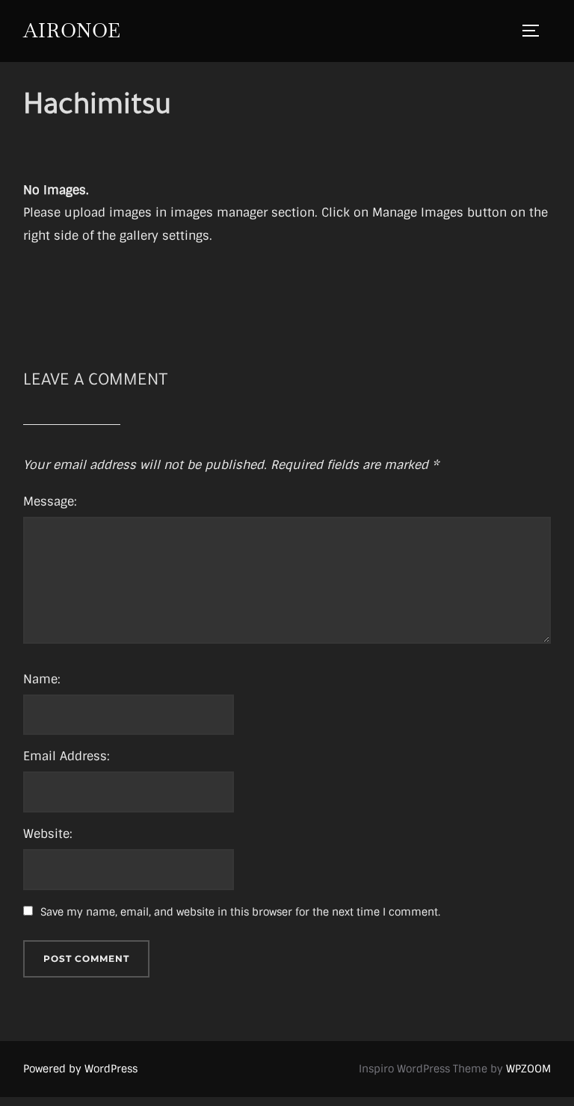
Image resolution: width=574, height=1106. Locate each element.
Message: (50, 501)
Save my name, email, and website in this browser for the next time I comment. (240, 912)
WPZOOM (528, 1068)
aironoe (72, 30)
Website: (47, 834)
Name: (42, 679)
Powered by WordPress (80, 1068)
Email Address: (66, 756)
